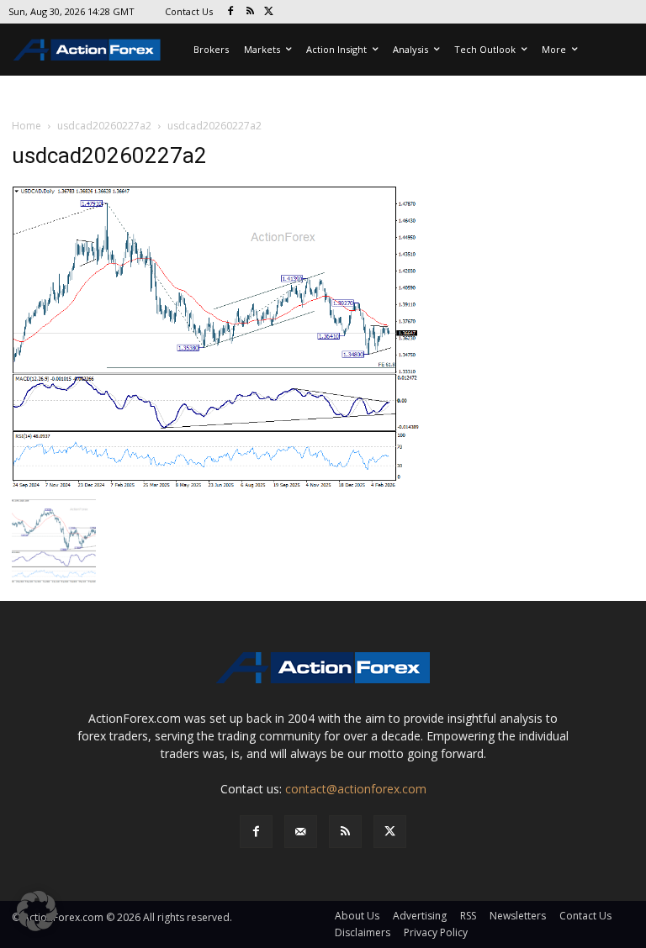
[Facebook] (231, 12)
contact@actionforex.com (355, 789)
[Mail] (300, 831)
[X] (269, 12)
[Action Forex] (86, 50)
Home (26, 125)
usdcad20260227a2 (104, 125)
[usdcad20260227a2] (215, 336)
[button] (37, 911)
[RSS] (250, 12)
